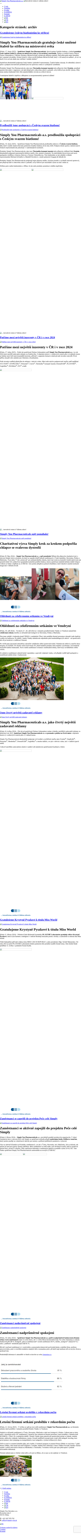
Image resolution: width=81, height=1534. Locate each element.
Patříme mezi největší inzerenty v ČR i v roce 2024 (27, 337)
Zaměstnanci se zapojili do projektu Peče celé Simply (28, 1118)
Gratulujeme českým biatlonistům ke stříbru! (24, 32)
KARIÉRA (8, 12)
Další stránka (7, 1488)
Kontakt (7, 14)
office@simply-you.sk (9, 1520)
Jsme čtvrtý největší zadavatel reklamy (21, 712)
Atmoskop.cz (47, 1354)
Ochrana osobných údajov (9, 1527)
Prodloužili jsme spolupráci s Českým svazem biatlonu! (30, 125)
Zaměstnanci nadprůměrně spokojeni (20, 1323)
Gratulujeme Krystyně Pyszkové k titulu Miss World (28, 919)
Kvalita (6, 10)
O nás (6, 6)
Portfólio (7, 8)
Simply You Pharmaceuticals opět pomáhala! (24, 534)
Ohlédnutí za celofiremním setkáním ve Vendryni (26, 616)
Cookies (2, 1529)
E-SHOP (7, 16)
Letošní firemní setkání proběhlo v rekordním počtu (28, 1412)
